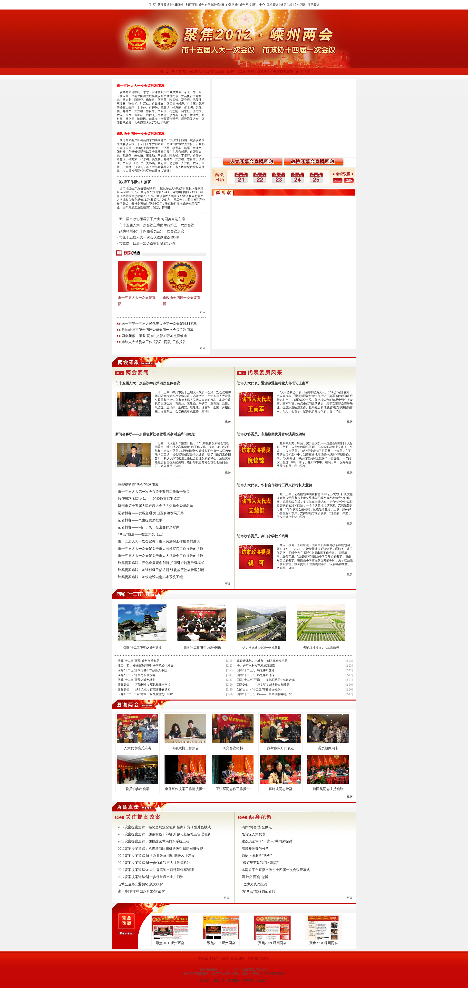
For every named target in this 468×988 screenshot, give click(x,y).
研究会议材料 (233, 748)
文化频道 (300, 4)
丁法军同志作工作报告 (233, 789)
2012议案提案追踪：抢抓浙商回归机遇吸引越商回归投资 (160, 848)
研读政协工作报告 (185, 748)
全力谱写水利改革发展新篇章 (256, 665)
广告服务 (234, 980)
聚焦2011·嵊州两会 (170, 943)
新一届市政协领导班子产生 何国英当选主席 (152, 219)
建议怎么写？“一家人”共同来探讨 (267, 841)
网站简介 (205, 980)
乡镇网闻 (191, 4)
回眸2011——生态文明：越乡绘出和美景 (263, 684)
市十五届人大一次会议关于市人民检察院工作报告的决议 (160, 549)
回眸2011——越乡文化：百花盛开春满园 (144, 689)
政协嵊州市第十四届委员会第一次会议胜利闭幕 (157, 330)
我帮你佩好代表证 (280, 748)
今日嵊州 (177, 4)
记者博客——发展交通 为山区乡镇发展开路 (151, 513)
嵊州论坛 (218, 4)
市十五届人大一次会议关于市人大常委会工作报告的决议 (160, 556)
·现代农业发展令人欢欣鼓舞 (321, 647)
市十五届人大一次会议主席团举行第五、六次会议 (156, 225)
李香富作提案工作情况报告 (185, 789)
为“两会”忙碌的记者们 (258, 891)
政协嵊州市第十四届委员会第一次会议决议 (151, 231)
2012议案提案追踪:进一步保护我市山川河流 (151, 877)
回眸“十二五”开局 (240, 71)
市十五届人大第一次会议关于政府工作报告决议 (154, 492)
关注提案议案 (283, 71)
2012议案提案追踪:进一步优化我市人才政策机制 (154, 863)
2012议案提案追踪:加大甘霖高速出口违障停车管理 (156, 870)
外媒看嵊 (232, 4)
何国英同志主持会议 (328, 789)
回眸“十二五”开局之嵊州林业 (136, 680)
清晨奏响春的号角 (255, 848)
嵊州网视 (245, 4)
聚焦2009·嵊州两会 (272, 943)
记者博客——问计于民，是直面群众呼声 (148, 527)
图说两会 (263, 71)
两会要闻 (178, 71)
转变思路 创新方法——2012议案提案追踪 (149, 499)
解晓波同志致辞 (280, 789)
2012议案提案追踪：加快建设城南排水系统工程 (153, 841)
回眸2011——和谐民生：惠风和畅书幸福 (144, 684)
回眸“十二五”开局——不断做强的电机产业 (264, 694)
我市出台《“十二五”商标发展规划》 (260, 689)
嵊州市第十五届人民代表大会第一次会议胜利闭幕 (159, 324)
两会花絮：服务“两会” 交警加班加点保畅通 (154, 336)
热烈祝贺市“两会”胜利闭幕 (138, 484)
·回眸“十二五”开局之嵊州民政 (202, 647)
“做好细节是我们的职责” (260, 863)
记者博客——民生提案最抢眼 (140, 520)
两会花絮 (303, 71)
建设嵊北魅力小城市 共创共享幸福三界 (262, 660)
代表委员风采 (214, 71)
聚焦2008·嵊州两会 (323, 943)
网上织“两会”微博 (255, 877)
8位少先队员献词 (254, 884)
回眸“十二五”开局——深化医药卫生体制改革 (266, 680)
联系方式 (248, 980)
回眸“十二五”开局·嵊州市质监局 (138, 660)
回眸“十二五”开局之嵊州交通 (255, 670)
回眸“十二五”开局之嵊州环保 (255, 675)
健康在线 (286, 4)
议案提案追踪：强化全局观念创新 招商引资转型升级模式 (161, 563)
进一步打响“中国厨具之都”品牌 (141, 891)
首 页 (152, 4)
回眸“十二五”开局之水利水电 (136, 675)
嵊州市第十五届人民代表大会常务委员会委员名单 (155, 506)
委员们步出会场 (137, 789)
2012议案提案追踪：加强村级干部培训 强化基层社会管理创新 (164, 834)
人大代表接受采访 (137, 748)
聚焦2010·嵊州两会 (221, 943)
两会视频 (194, 71)
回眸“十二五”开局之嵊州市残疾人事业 (142, 670)
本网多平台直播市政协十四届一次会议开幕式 (276, 870)
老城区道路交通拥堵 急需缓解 (140, 884)
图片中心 (259, 4)
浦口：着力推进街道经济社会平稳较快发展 (145, 665)
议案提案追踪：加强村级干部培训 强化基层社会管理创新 (161, 570)
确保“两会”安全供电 (257, 827)
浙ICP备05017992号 (272, 973)
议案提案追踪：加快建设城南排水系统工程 (150, 577)
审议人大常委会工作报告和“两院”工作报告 (154, 342)
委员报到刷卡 (328, 748)
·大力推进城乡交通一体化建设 (261, 647)
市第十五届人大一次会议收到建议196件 (149, 237)
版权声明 (219, 980)
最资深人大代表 (253, 834)
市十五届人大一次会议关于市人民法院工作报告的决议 (159, 541)
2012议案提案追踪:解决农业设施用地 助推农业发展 (156, 856)
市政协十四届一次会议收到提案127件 (147, 243)
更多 (202, 312)
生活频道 (314, 4)
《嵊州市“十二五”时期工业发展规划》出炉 (145, 694)
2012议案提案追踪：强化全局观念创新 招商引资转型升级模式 (164, 827)
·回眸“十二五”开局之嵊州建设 (142, 647)
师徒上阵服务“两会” (257, 856)
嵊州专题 (204, 4)
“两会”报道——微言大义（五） (141, 534)
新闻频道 (163, 4)
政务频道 (273, 4)
